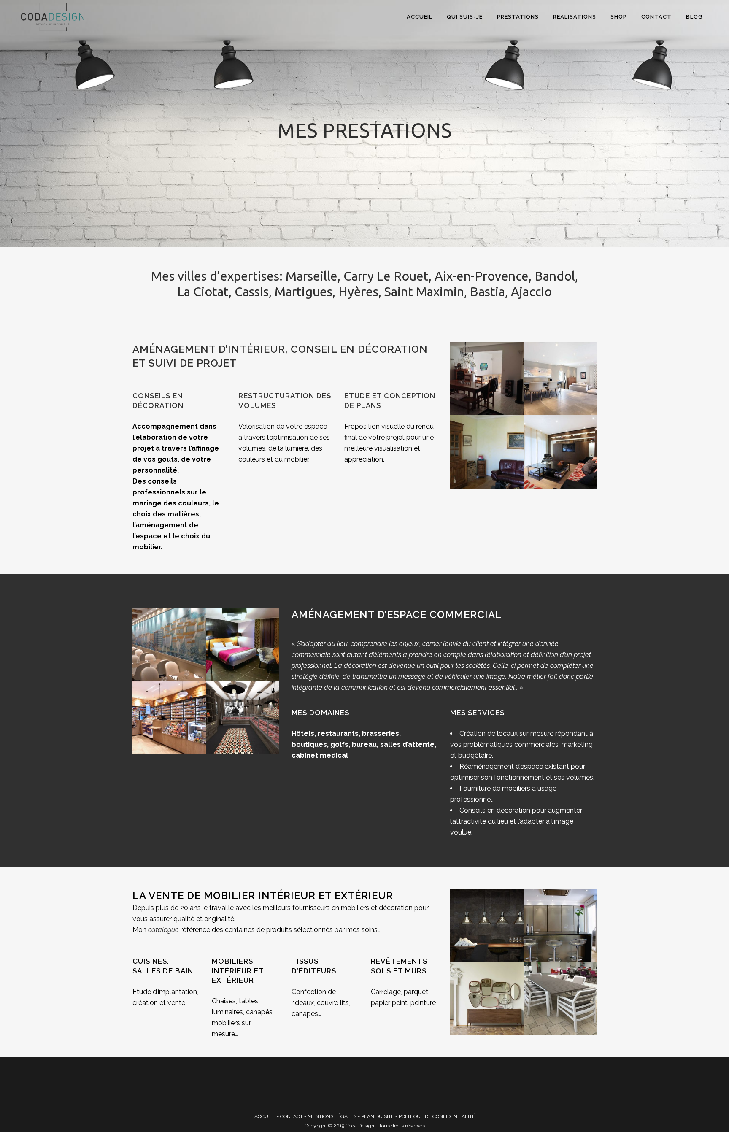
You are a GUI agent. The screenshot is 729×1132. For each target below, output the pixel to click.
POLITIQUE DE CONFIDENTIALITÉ (437, 1116)
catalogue (163, 930)
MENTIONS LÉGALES (332, 1116)
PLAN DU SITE (377, 1116)
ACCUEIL (264, 1116)
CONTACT (291, 1116)
